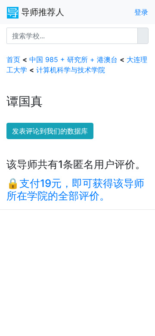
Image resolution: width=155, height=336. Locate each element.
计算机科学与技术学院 (70, 69)
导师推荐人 (41, 12)
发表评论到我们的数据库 (50, 131)
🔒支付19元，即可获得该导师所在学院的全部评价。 (75, 189)
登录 (141, 12)
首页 (13, 59)
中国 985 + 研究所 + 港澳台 (73, 59)
